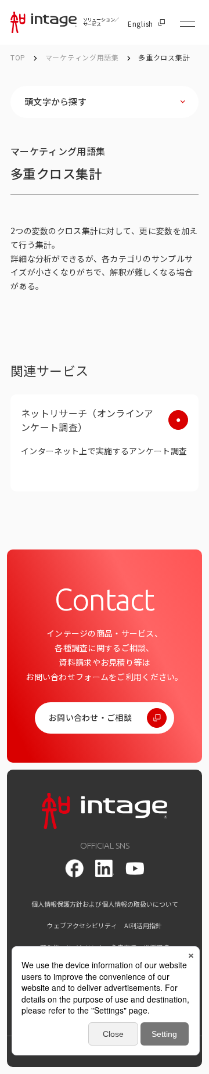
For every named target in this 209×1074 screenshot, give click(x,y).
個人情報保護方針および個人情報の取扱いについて (104, 904)
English (140, 23)
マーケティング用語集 (83, 57)
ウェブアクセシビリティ (82, 925)
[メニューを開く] (187, 23)
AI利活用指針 (143, 925)
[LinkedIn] (104, 868)
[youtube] (134, 868)
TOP (18, 57)
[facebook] (74, 868)
